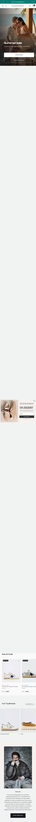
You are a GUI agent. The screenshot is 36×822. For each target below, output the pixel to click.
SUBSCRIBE (27, 416)
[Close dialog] (34, 401)
